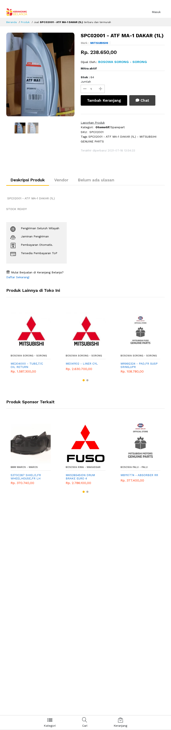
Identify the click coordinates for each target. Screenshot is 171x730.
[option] (40, 74)
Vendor (61, 179)
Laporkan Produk (93, 122)
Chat (144, 100)
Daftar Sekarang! (18, 277)
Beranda (11, 22)
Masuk (156, 12)
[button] (84, 380)
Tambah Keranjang (104, 100)
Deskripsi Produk (27, 179)
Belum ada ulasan (96, 179)
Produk (25, 22)
